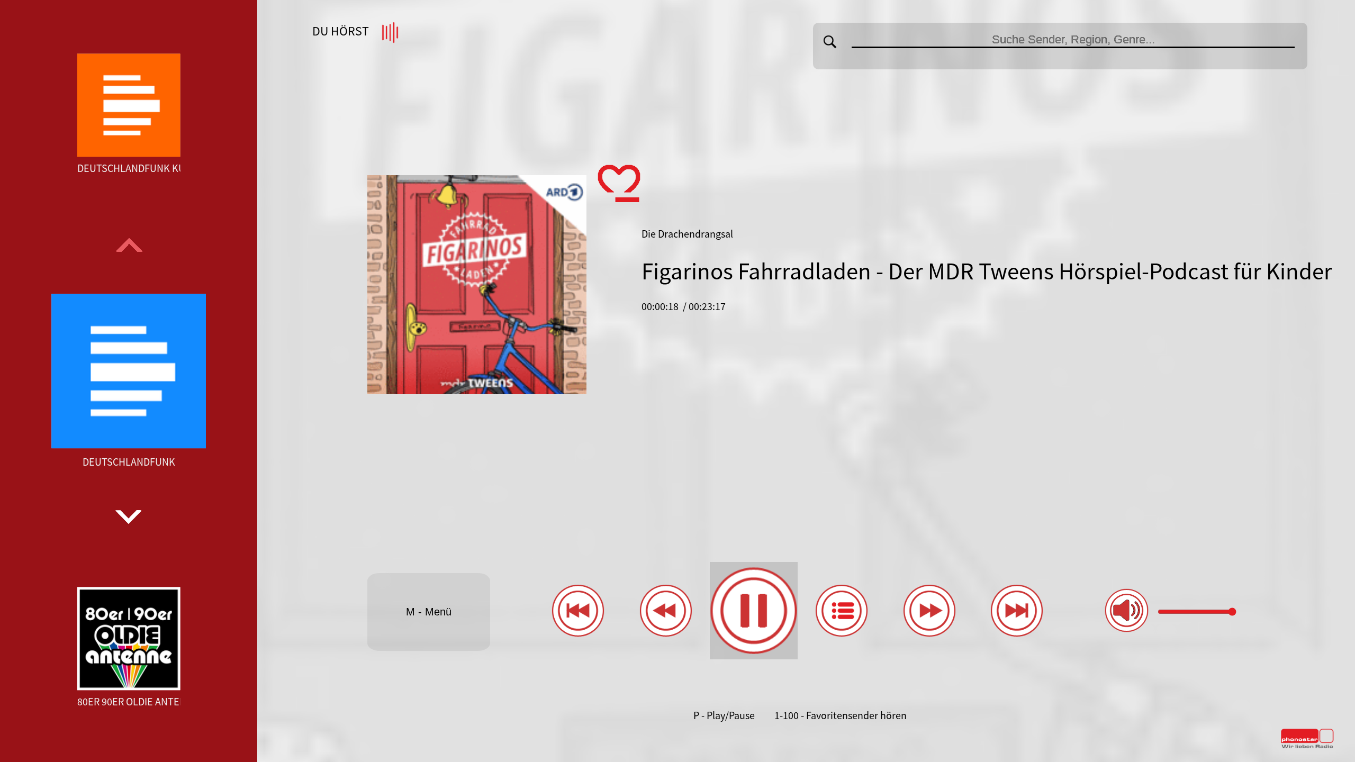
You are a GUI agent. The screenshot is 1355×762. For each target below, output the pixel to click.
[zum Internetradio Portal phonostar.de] (1307, 746)
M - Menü (428, 612)
